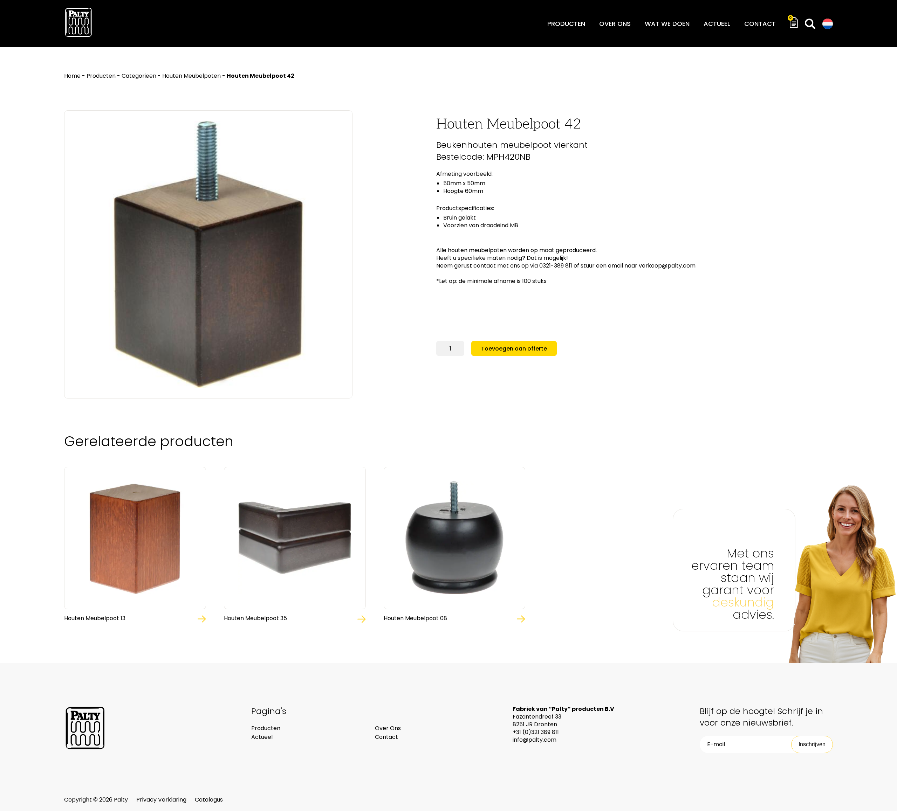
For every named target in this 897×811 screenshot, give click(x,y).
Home (72, 76)
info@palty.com (534, 740)
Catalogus (209, 800)
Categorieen (139, 76)
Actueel (717, 23)
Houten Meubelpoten (191, 76)
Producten (566, 23)
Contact (760, 23)
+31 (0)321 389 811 (536, 732)
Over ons (615, 23)
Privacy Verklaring (162, 800)
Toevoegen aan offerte (514, 349)
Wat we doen (667, 23)
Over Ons (388, 728)
